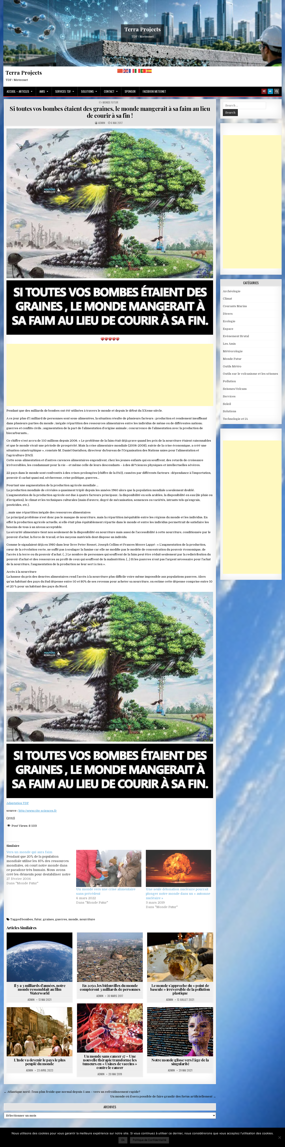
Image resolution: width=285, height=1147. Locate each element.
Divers (228, 313)
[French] (132, 70)
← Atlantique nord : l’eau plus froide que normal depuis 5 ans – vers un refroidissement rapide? (72, 1091)
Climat (227, 298)
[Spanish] (149, 70)
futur (38, 919)
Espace (228, 328)
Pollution (194, 943)
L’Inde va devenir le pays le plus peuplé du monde (39, 1061)
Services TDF (63, 91)
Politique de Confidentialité (149, 1139)
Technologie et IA (194, 1018)
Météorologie (233, 351)
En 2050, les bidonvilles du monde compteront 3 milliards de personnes (110, 987)
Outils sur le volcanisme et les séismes (250, 373)
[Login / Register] (270, 91)
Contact (109, 91)
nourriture (87, 919)
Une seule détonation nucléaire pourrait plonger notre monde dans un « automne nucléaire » (178, 893)
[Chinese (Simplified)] (120, 70)
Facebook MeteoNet (154, 91)
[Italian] (137, 70)
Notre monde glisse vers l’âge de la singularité (180, 1061)
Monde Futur (110, 102)
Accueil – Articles (18, 91)
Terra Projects (142, 29)
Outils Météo (232, 366)
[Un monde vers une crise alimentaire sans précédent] (108, 868)
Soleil (227, 404)
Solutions (87, 91)
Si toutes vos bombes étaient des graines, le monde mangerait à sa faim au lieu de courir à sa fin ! (110, 112)
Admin (101, 123)
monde (73, 919)
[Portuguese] (143, 70)
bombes (27, 919)
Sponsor (130, 91)
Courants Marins (235, 306)
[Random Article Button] (264, 91)
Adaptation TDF (17, 803)
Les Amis (229, 343)
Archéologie (231, 291)
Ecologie (229, 321)
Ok (123, 1139)
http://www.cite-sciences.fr (37, 810)
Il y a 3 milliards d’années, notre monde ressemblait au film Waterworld (39, 989)
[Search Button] (276, 91)
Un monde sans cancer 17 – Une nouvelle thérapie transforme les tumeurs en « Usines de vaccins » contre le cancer (110, 1062)
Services (229, 396)
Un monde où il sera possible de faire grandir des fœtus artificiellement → (163, 1096)
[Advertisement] (109, 375)
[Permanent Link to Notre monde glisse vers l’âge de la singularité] (180, 1031)
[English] (126, 70)
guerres (61, 919)
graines (48, 919)
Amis (42, 91)
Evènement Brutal (236, 336)
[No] (279, 1137)
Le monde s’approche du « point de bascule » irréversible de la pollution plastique (180, 989)
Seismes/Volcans (235, 388)
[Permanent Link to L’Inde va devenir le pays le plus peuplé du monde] (39, 1031)
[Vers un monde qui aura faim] (41, 867)
